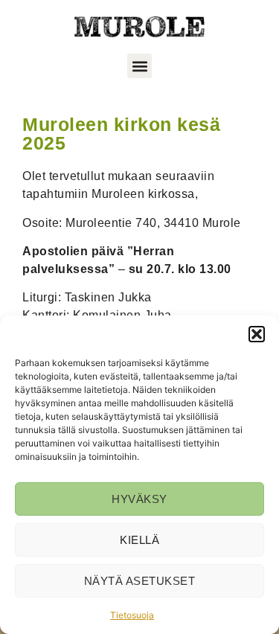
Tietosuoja (132, 615)
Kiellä (139, 540)
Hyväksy (139, 499)
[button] (256, 334)
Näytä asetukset (140, 580)
